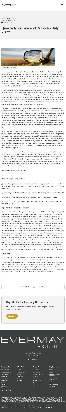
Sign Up (11, 316)
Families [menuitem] (19, 369)
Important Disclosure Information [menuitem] (54, 375)
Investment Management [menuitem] (4, 377)
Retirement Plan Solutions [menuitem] (5, 387)
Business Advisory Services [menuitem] (6, 383)
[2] (42, 86)
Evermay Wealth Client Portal (32, 406)
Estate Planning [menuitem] (5, 369)
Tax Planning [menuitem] (4, 374)
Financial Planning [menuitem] (6, 372)
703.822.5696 (34, 359)
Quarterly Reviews (8, 22)
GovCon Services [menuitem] (6, 390)
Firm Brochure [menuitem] (52, 381)
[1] (29, 83)
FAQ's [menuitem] (34, 385)
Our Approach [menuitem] (36, 372)
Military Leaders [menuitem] (21, 372)
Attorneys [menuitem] (19, 380)
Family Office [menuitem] (4, 380)
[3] (2, 127)
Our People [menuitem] (36, 369)
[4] (22, 136)
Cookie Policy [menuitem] (52, 386)
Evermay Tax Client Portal (47, 406)
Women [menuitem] (19, 374)
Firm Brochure (13, 399)
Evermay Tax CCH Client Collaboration (34, 407)
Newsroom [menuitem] (51, 372)
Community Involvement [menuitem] (36, 377)
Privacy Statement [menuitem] (53, 384)
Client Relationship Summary (24, 399)
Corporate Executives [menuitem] (20, 377)
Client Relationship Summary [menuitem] (54, 378)
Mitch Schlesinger (8, 18)
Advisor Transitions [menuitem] (38, 380)
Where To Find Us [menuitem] (38, 374)
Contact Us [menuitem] (52, 369)
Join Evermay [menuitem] (36, 382)
